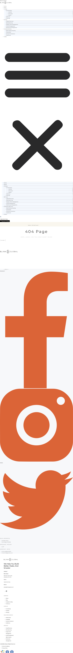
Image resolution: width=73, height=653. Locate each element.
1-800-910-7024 (4, 219)
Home (5, 6)
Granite (10, 12)
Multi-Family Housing (11, 30)
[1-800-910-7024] (0, 217)
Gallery (5, 36)
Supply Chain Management (12, 24)
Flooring (8, 18)
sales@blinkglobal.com (9, 587)
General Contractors (10, 33)
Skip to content (3, 0)
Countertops (9, 10)
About (5, 7)
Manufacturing (9, 22)
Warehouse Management (11, 27)
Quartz (9, 15)
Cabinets (8, 16)
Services (5, 19)
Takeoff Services (9, 21)
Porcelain (11, 13)
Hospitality (8, 32)
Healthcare (8, 35)
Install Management (10, 26)
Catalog (5, 8)
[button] (37, 109)
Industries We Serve (8, 29)
